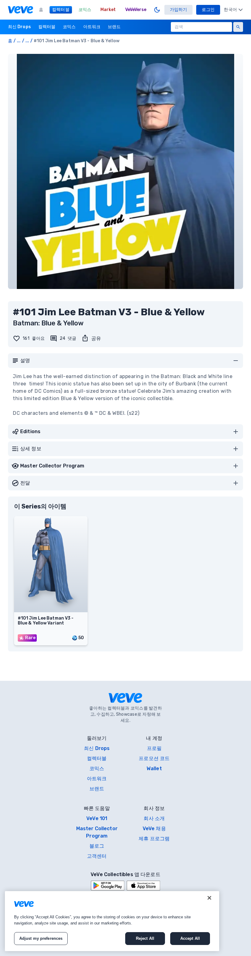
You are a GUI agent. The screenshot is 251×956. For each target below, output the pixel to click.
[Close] (209, 898)
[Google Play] (107, 885)
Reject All (145, 938)
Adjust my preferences (41, 938)
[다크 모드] (157, 9)
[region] (112, 921)
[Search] (238, 27)
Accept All (190, 938)
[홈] (20, 9)
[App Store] (143, 885)
